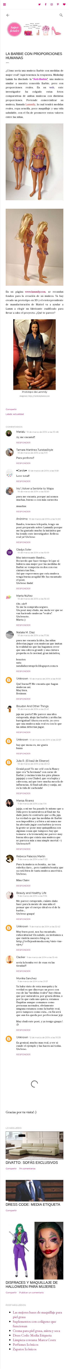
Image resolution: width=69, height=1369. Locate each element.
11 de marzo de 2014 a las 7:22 (32, 859)
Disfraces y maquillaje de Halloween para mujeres (32, 1285)
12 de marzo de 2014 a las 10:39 (45, 1037)
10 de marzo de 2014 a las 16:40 (34, 598)
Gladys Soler (23, 549)
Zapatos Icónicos (24, 1349)
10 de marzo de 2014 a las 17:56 (33, 635)
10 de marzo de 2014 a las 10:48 (43, 432)
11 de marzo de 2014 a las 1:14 (32, 803)
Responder (23, 442)
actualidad (18, 414)
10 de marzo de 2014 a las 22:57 (45, 739)
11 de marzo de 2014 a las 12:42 (45, 926)
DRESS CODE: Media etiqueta (33, 1204)
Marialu (20, 431)
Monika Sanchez (26, 978)
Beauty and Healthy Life (31, 893)
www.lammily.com (35, 291)
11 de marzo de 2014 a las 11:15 (32, 896)
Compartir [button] (11, 409)
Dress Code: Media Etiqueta (32, 1335)
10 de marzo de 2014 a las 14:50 (45, 519)
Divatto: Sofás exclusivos (32, 1163)
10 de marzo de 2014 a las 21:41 (33, 709)
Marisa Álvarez (25, 800)
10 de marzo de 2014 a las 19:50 (45, 678)
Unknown (22, 678)
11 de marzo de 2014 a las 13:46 (42, 957)
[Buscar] (61, 14)
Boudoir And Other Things (32, 706)
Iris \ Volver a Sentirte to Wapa (35, 488)
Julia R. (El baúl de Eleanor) (32, 760)
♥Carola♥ (21, 470)
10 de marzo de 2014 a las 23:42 (34, 763)
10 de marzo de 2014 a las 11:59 (43, 470)
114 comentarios (27, 1168)
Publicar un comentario (31, 1292)
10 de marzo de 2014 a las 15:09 (33, 552)
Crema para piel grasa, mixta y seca (36, 1330)
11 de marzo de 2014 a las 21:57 (33, 981)
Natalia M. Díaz (25, 632)
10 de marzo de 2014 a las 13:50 (33, 491)
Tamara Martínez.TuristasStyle (34, 449)
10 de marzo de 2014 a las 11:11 (32, 452)
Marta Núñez (24, 595)
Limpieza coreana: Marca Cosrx (34, 1340)
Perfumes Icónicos (25, 1344)
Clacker (20, 957)
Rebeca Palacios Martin (30, 856)
